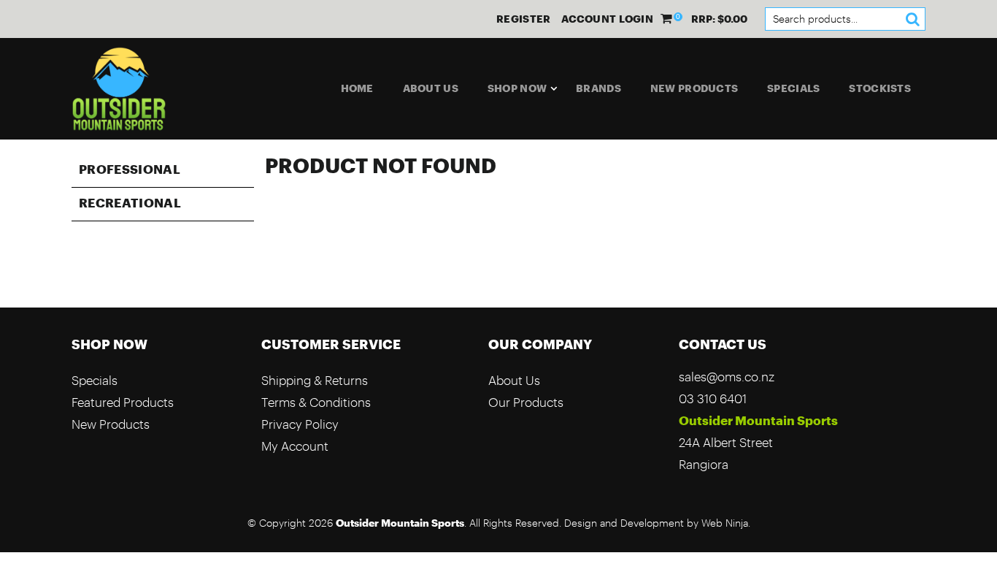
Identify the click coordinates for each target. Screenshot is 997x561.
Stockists (880, 88)
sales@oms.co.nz (726, 376)
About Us (430, 88)
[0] (667, 18)
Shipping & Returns (314, 380)
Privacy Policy (300, 424)
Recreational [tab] (130, 202)
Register (523, 19)
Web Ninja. (725, 523)
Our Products (525, 402)
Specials (793, 88)
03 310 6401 (713, 398)
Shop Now (517, 88)
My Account (294, 446)
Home (357, 88)
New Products (694, 88)
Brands (598, 88)
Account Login (607, 19)
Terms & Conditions (316, 402)
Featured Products (123, 402)
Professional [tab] (129, 168)
